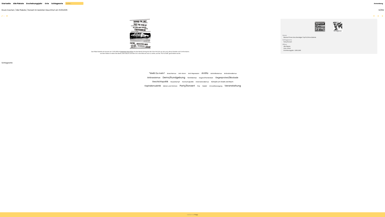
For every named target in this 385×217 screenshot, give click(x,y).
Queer (204, 86)
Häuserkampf (175, 82)
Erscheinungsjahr (34, 3)
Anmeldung (378, 4)
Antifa (205, 73)
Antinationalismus (230, 73)
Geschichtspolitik (160, 81)
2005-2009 (298, 50)
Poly (198, 86)
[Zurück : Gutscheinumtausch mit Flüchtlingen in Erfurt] (378, 16)
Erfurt (289, 48)
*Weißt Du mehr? (157, 73)
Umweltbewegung (215, 86)
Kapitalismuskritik (153, 85)
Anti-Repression (193, 73)
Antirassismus (153, 77)
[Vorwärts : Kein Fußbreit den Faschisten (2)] (382, 16)
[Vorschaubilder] (374, 16)
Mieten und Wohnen (170, 86)
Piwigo (196, 214)
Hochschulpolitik (188, 82)
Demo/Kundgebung (174, 77)
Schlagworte (7, 63)
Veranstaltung (233, 85)
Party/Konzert (288, 42)
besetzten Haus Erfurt (126, 51)
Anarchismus (171, 73)
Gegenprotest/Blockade (226, 77)
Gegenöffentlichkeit (206, 78)
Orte (47, 3)
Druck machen (8, 10)
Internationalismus (202, 82)
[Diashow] (7, 16)
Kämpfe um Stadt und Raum (222, 82)
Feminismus (192, 78)
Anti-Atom (182, 73)
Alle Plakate (18, 3)
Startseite (6, 3)
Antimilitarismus (216, 73)
